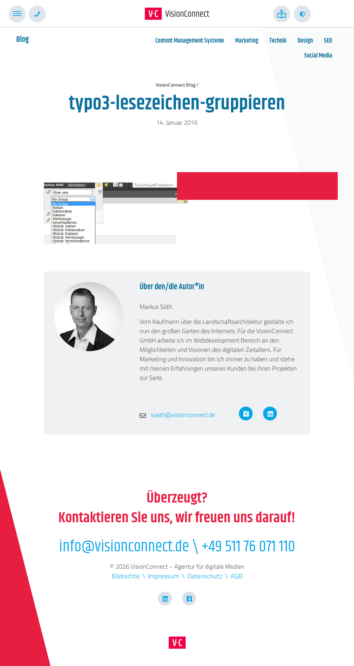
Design (305, 41)
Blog (22, 39)
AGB (237, 576)
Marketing (246, 41)
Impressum (163, 576)
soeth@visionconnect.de (182, 414)
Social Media (318, 56)
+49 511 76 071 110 (248, 546)
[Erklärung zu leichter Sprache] (281, 14)
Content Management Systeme (189, 41)
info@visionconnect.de (124, 546)
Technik (278, 41)
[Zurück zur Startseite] (177, 14)
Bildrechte (126, 576)
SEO (328, 41)
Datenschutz (204, 576)
